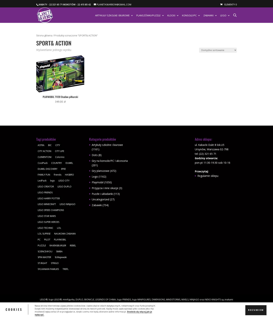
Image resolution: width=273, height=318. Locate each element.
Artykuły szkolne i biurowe (112, 15)
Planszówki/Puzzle (148, 15)
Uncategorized (100, 199)
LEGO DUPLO (65, 186)
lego (52, 180)
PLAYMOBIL (60, 239)
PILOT (47, 239)
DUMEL (69, 163)
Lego (223, 15)
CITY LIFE (59, 151)
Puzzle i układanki (102, 194)
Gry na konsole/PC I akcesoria (110, 161)
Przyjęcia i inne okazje (105, 188)
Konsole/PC (189, 15)
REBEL (73, 245)
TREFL (66, 269)
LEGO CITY (63, 180)
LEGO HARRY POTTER (49, 198)
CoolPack (43, 163)
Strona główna (44, 35)
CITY (57, 145)
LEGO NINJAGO (67, 204)
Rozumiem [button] (256, 310)
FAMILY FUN (44, 174)
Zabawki (208, 15)
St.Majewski (61, 257)
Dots (95, 155)
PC (39, 239)
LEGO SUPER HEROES (48, 222)
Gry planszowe (100, 171)
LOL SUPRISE (44, 233)
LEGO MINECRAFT (47, 204)
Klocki (171, 15)
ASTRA (41, 145)
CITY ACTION (44, 151)
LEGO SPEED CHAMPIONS (51, 210)
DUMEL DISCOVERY (47, 169)
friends (57, 174)
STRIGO (55, 263)
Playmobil (97, 182)
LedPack (42, 180)
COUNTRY (56, 163)
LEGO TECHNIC (45, 228)
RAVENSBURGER (58, 245)
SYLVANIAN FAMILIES (48, 269)
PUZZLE (42, 245)
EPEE (63, 169)
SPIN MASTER (44, 257)
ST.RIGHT (42, 263)
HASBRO (69, 174)
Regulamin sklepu (207, 176)
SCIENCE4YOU (45, 251)
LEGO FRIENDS (45, 192)
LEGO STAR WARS (47, 216)
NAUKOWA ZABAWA (65, 233)
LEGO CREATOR (46, 186)
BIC (50, 145)
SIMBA (59, 251)
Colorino (59, 157)
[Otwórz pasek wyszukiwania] (235, 15)
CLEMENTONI (44, 157)
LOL (59, 228)
